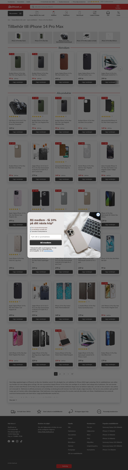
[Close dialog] (98, 214)
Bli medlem (45, 242)
